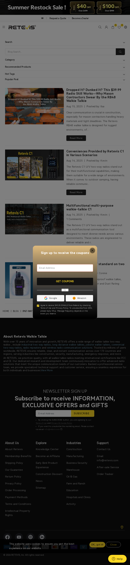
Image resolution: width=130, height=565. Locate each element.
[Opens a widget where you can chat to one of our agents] (117, 559)
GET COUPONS (65, 281)
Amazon (81, 298)
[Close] (92, 250)
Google (53, 298)
